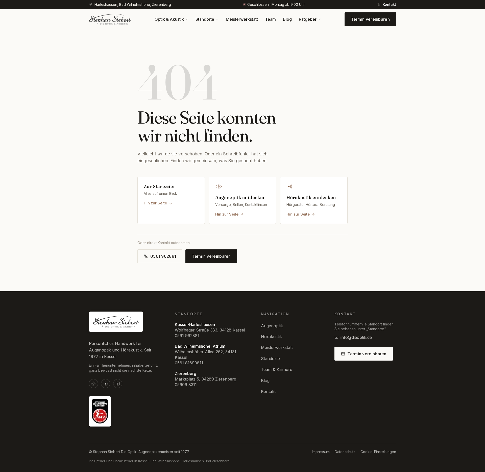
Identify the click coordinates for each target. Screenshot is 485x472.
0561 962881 (187, 335)
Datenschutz (345, 452)
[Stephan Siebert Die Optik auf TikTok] (117, 383)
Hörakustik (271, 336)
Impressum (321, 452)
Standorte (270, 358)
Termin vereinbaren (370, 19)
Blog (265, 380)
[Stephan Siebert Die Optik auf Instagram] (93, 383)
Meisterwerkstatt (277, 347)
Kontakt (268, 391)
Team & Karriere (276, 369)
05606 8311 (186, 384)
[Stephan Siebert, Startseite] (110, 19)
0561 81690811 (189, 362)
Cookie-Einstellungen (378, 452)
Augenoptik (272, 325)
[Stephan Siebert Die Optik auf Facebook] (105, 383)
